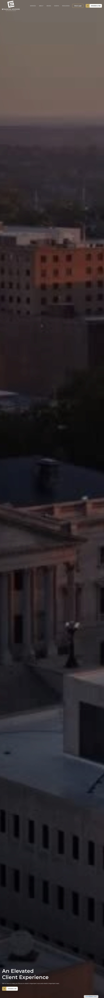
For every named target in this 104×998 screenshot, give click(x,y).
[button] (33, 6)
